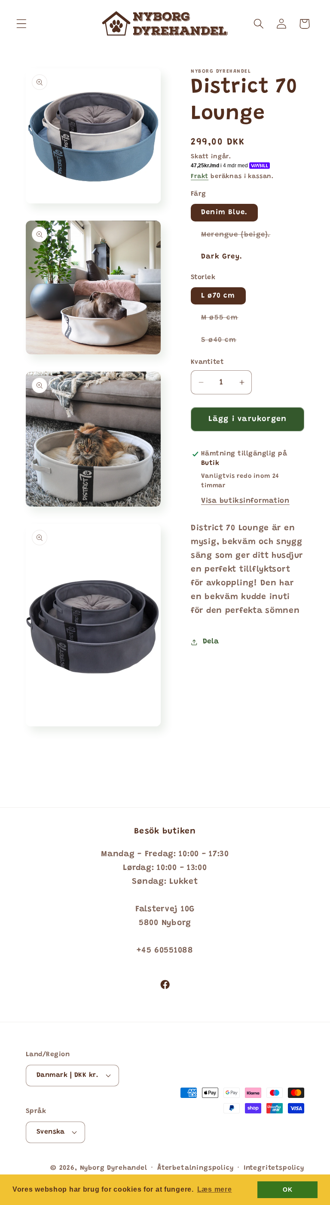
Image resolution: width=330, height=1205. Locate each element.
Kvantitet (207, 362)
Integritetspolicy (274, 1168)
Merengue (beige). (241, 237)
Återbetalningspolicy (195, 1168)
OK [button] (287, 1189)
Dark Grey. (221, 256)
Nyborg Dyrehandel (113, 1168)
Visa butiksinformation (245, 501)
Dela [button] (211, 641)
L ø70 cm (218, 295)
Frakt (199, 176)
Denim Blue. (224, 212)
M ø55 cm (225, 320)
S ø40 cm (224, 342)
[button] (21, 23)
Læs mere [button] (214, 1189)
